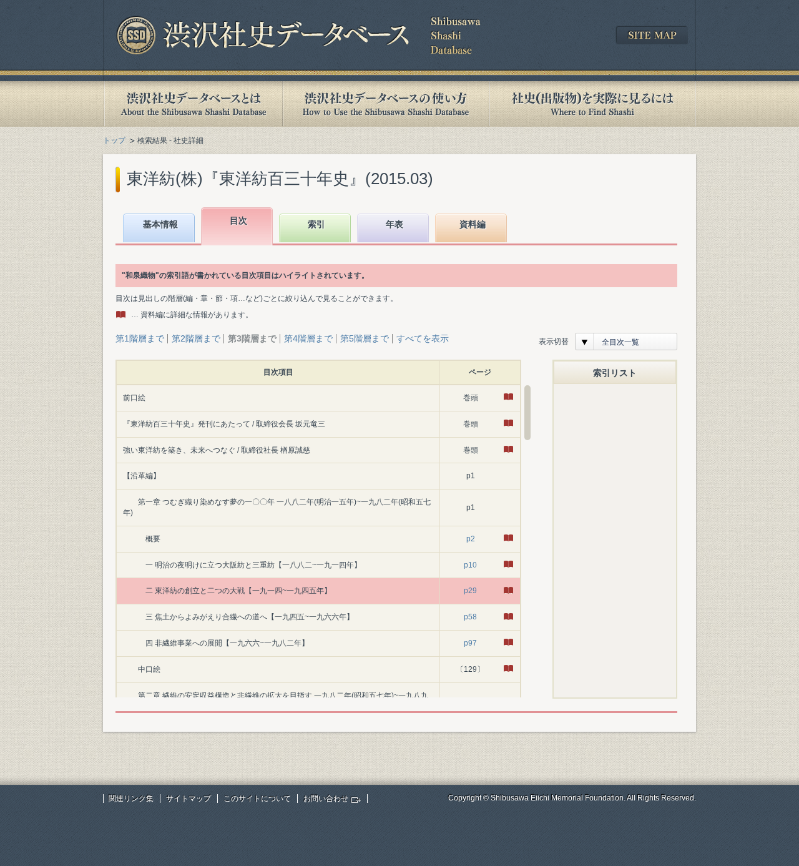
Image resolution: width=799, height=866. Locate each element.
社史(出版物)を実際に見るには (592, 104)
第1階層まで (139, 338)
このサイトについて (257, 798)
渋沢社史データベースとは (192, 104)
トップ (114, 140)
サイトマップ (188, 798)
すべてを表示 (422, 338)
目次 (238, 220)
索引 (316, 224)
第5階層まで (364, 338)
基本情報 (160, 224)
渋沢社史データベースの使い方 (385, 104)
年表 (394, 224)
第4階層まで (308, 338)
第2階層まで (196, 338)
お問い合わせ (325, 798)
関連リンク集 (131, 798)
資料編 (472, 224)
